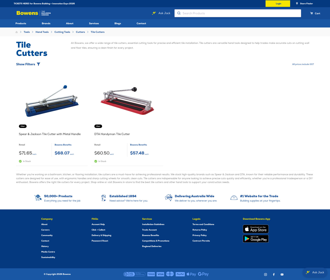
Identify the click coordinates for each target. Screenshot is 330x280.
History (45, 246)
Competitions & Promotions (155, 240)
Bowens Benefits (150, 235)
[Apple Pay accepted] (191, 274)
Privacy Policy (199, 235)
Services (94, 23)
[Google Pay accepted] (203, 274)
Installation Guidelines (153, 224)
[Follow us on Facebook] (273, 274)
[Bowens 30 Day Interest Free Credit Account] (134, 274)
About (69, 23)
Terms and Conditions (203, 224)
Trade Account (149, 229)
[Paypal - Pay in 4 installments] (180, 274)
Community (47, 235)
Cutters (80, 32)
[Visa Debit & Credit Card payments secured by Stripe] (160, 274)
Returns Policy (199, 229)
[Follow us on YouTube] (282, 274)
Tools (27, 32)
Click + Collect (98, 229)
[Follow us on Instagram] (265, 274)
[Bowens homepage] (34, 13)
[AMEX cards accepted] (151, 274)
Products (20, 23)
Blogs (117, 23)
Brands (46, 23)
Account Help (98, 224)
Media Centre (48, 251)
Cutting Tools (62, 32)
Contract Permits (201, 240)
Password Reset (100, 240)
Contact (141, 23)
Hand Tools (42, 32)
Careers (45, 229)
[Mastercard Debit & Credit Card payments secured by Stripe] (170, 274)
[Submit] (179, 13)
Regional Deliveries (151, 246)
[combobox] (237, 13)
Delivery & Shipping (101, 235)
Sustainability (48, 257)
